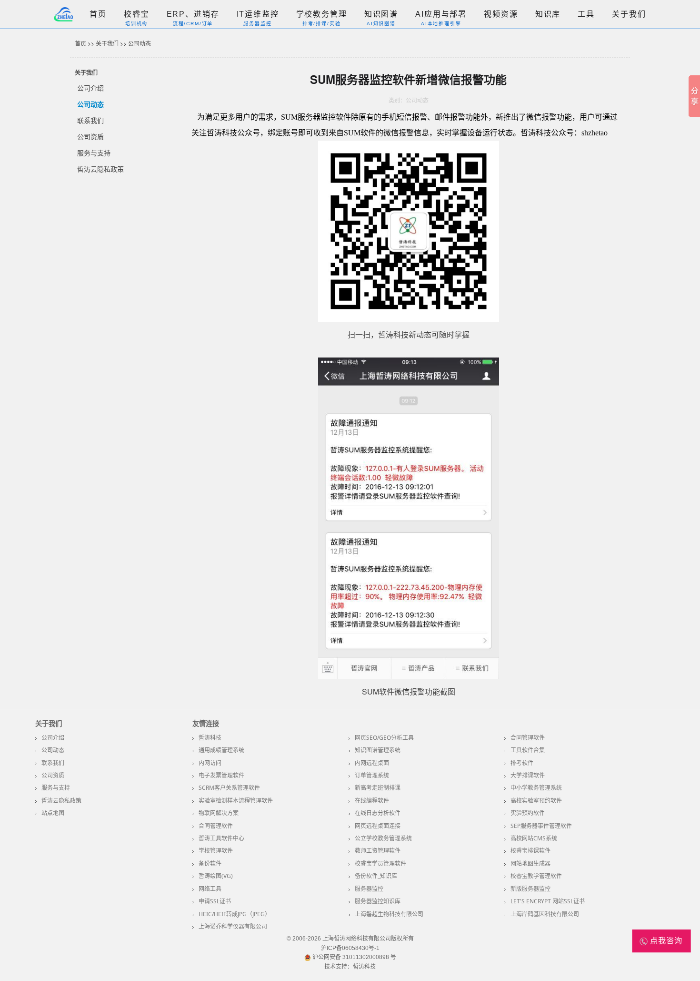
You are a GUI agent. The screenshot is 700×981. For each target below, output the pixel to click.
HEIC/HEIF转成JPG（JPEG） (234, 914)
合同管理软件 (527, 738)
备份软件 (210, 863)
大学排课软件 (527, 775)
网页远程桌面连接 (377, 826)
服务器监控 (369, 889)
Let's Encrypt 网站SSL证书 (547, 901)
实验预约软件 (527, 813)
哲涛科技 (210, 738)
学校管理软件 (216, 851)
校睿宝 (137, 14)
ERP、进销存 (193, 14)
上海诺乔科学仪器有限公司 (233, 926)
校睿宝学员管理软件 (380, 863)
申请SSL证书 (215, 901)
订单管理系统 (372, 775)
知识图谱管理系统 (377, 750)
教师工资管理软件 (377, 851)
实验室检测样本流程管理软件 (236, 801)
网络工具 (210, 889)
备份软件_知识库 (376, 876)
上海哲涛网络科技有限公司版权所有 (368, 938)
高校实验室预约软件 (536, 801)
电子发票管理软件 (221, 775)
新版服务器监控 (530, 889)
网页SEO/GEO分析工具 (384, 738)
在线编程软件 (372, 801)
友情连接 (205, 723)
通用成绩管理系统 (221, 750)
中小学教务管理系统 (536, 788)
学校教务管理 (321, 14)
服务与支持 (93, 152)
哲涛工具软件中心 (221, 838)
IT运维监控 (258, 14)
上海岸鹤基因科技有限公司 (544, 914)
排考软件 (521, 763)
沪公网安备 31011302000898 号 (353, 957)
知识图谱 (381, 14)
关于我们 (629, 14)
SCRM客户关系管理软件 (229, 788)
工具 (586, 14)
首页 (98, 14)
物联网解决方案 (219, 813)
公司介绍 (90, 87)
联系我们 (90, 120)
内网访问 (210, 763)
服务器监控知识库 (377, 901)
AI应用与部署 (441, 14)
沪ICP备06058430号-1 (350, 948)
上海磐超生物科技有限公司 (389, 914)
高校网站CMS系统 (533, 838)
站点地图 (52, 813)
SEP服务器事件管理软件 (541, 826)
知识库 (548, 14)
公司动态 (139, 43)
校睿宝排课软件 (530, 851)
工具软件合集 (527, 750)
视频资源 (501, 14)
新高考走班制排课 (377, 788)
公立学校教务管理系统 (383, 838)
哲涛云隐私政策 (100, 169)
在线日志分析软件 (377, 813)
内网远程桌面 (372, 763)
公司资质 (90, 136)
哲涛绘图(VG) (216, 876)
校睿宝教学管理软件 (536, 876)
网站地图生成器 (530, 863)
